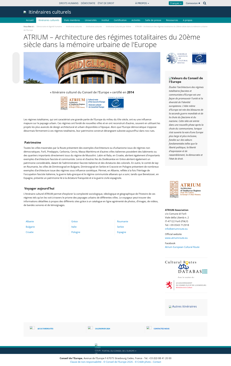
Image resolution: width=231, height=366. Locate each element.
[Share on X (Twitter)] (16, 62)
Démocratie (88, 3)
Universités (91, 20)
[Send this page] (16, 79)
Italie (74, 226)
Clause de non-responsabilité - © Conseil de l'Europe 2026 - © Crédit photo (110, 361)
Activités (136, 20)
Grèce (74, 221)
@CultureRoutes (45, 328)
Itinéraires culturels (48, 20)
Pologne (75, 232)
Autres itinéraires (184, 306)
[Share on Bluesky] (16, 56)
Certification (120, 20)
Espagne (121, 232)
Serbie (120, 226)
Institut (105, 20)
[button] (115, 351)
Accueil (30, 20)
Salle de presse (153, 20)
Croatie (29, 232)
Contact (157, 361)
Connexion (192, 3)
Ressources (172, 20)
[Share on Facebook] (16, 68)
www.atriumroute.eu (176, 237)
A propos (187, 20)
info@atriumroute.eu (176, 228)
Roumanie (122, 221)
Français (175, 3)
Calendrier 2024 (102, 328)
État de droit (106, 3)
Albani (29, 221)
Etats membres (72, 20)
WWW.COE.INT (31, 3)
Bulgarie (30, 226)
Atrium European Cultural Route (182, 246)
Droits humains (68, 3)
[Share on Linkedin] (16, 74)
